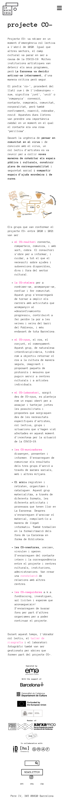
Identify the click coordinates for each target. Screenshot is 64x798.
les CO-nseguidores (28, 592)
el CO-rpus (22, 339)
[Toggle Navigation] (59, 8)
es (32, 783)
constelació (29, 576)
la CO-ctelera (24, 282)
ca (42, 783)
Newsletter (32, 772)
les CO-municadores (28, 449)
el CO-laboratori (27, 392)
